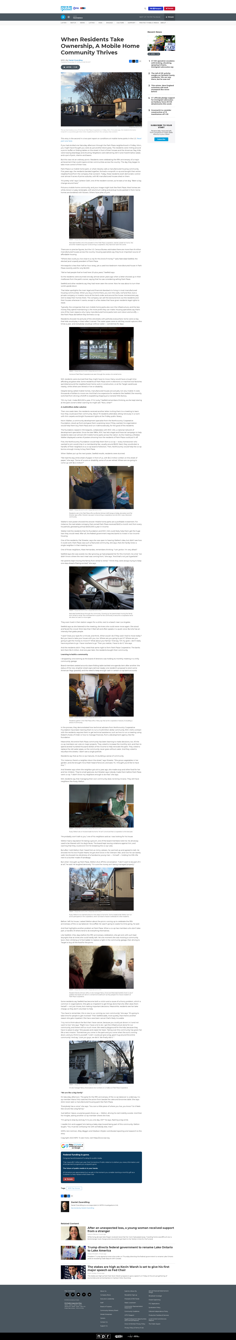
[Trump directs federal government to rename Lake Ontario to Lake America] (73, 1253)
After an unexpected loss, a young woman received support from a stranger (131, 1229)
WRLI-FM (82, 1306)
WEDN (71, 1305)
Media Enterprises (106, 1314)
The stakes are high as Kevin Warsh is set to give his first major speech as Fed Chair (128, 1268)
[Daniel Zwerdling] (65, 1206)
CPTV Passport (129, 1315)
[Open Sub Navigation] (68, 23)
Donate (170, 8)
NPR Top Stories (74, 1188)
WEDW (76, 1305)
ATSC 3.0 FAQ (80, 1308)
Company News (105, 1295)
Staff (101, 1303)
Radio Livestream (130, 1303)
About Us (103, 1291)
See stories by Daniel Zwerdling (82, 1208)
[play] (63, 17)
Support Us (103, 1326)
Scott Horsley (92, 1273)
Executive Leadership (107, 1299)
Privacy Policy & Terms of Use (134, 1328)
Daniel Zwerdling (76, 60)
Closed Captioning (154, 1300)
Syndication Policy (154, 1307)
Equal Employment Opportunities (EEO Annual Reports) (135, 1319)
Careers (102, 1318)
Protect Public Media (149, 23)
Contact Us (103, 1322)
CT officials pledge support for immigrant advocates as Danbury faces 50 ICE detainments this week (163, 101)
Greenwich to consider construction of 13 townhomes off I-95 (161, 112)
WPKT (77, 1306)
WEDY (80, 1305)
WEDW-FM (68, 1306)
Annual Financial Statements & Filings (158, 1291)
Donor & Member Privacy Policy (135, 1324)
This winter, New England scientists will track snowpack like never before (162, 89)
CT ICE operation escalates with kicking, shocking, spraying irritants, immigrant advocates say (163, 64)
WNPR (73, 1306)
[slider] (71, 17)
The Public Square (154, 1324)
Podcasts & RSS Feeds (132, 1299)
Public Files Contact (70, 1308)
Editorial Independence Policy (158, 1311)
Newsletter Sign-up (131, 1295)
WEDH (66, 1305)
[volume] (68, 17)
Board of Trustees (106, 1306)
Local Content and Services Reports (157, 1319)
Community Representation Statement (134, 1307)
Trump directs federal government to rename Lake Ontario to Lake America (130, 1249)
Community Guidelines (132, 1311)
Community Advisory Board (109, 1310)
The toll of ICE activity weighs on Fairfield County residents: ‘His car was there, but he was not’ (163, 76)
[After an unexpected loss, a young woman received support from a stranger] (73, 1233)
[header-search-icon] (145, 8)
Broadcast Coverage (155, 1296)
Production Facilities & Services (159, 1315)
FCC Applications (154, 1303)
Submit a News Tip (131, 1291)
